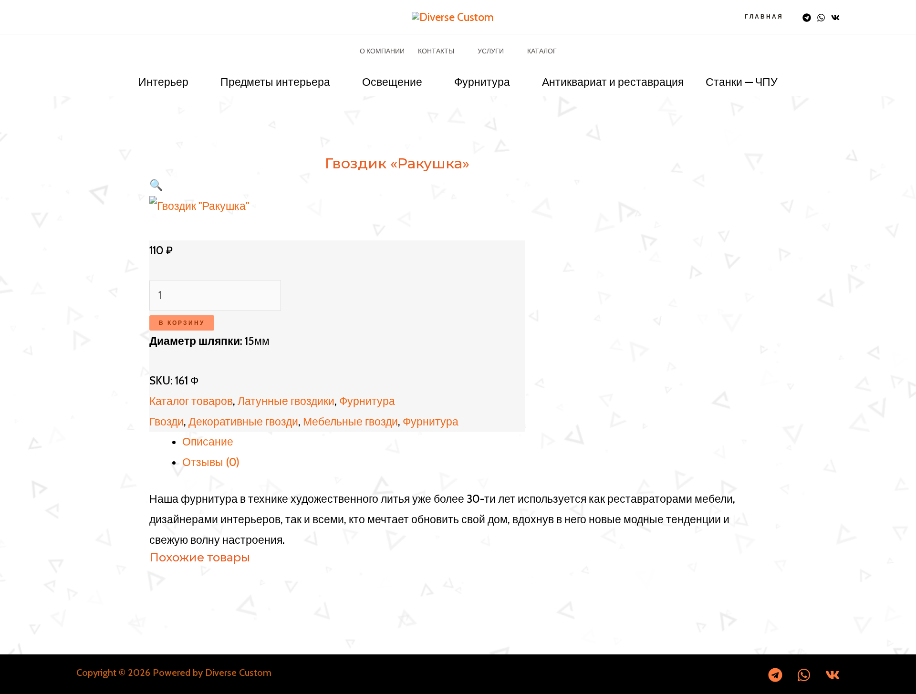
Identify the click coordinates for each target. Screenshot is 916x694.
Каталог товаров (191, 401)
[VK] (835, 17)
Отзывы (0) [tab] (210, 462)
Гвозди (166, 421)
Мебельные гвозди (350, 421)
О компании (382, 51)
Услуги (491, 51)
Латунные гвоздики (286, 401)
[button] (156, 185)
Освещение (392, 82)
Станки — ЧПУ (742, 82)
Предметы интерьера (275, 82)
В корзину (182, 322)
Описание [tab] (207, 441)
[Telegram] (806, 17)
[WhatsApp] (821, 17)
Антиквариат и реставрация (613, 82)
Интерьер (163, 82)
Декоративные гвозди (243, 421)
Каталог (542, 51)
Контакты (436, 51)
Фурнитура (482, 82)
